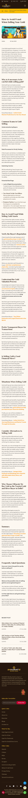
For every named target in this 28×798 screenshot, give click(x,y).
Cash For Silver (6, 735)
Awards (4, 749)
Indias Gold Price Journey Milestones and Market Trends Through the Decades (14, 422)
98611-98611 (24, 1)
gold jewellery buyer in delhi (13, 239)
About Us (4, 715)
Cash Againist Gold (7, 732)
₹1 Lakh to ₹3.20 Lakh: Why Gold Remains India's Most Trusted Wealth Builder (13, 649)
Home (3, 712)
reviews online (20, 244)
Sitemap (4, 774)
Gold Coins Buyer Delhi (9, 765)
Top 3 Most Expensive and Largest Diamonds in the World (14, 318)
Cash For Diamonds (7, 738)
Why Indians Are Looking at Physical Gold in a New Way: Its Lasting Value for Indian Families (13, 624)
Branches (4, 718)
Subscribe (21, 702)
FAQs (3, 755)
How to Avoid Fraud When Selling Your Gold (17, 11)
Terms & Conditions (7, 777)
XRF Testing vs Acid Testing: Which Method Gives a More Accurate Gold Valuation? (13, 637)
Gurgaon (4, 761)
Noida (3, 758)
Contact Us (5, 724)
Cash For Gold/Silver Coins (10, 741)
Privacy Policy (6, 771)
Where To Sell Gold (7, 768)
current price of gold (8, 288)
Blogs (6, 11)
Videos (4, 752)
